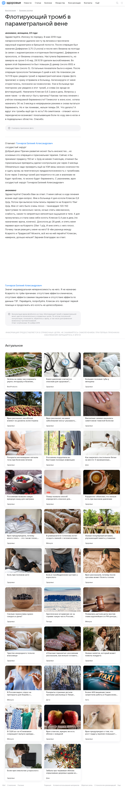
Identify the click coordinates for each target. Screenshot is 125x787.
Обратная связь (87, 785)
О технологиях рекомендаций (105, 785)
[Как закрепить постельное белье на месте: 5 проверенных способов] (101, 449)
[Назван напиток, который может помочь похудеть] (101, 644)
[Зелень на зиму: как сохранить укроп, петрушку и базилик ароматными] (23, 370)
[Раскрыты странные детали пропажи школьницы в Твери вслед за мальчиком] (62, 684)
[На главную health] (13, 3)
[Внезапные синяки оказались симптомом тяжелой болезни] (101, 410)
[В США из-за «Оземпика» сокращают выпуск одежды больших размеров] (23, 723)
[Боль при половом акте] (23, 566)
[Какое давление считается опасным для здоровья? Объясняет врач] (62, 370)
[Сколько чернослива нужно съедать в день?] (23, 605)
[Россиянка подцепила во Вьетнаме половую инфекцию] (62, 449)
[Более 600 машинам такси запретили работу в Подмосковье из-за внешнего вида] (101, 684)
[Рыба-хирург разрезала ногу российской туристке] (101, 762)
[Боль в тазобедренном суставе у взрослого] (62, 566)
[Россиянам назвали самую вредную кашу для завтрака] (23, 488)
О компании (11, 785)
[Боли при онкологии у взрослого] (23, 762)
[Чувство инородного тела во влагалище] (23, 644)
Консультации (10, 10)
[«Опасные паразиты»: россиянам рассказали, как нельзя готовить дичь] (62, 644)
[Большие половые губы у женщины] (101, 370)
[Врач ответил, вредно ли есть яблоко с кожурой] (62, 723)
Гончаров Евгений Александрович (34, 143)
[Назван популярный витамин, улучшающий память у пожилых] (101, 527)
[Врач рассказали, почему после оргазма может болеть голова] (101, 566)
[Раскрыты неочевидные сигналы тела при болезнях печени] (23, 449)
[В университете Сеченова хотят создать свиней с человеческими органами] (62, 527)
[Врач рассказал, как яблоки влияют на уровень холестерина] (23, 410)
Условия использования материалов (66, 785)
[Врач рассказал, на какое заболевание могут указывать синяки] (62, 410)
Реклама (21, 785)
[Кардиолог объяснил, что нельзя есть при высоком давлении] (101, 488)
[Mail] (3, 3)
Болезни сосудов (26, 10)
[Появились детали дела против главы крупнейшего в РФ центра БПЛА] (101, 605)
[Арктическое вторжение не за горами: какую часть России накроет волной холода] (62, 605)
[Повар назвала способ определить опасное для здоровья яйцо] (62, 488)
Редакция (47, 785)
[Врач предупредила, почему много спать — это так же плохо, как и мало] (23, 527)
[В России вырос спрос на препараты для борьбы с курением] (23, 684)
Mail (3, 785)
